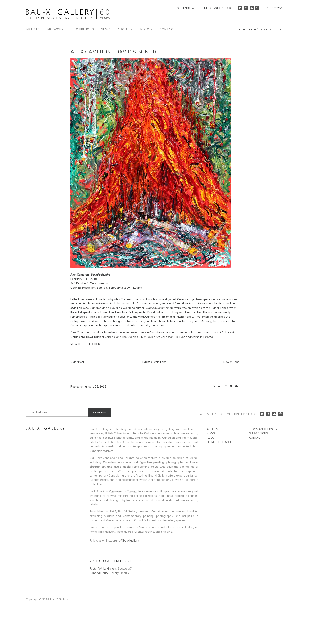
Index (145, 29)
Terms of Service (219, 442)
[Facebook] (246, 8)
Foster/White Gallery (103, 568)
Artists (33, 29)
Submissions (258, 433)
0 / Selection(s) (273, 7)
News (106, 29)
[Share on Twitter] (231, 386)
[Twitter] (240, 8)
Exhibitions (84, 29)
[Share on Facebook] (226, 386)
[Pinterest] (257, 8)
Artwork (56, 29)
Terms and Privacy (263, 429)
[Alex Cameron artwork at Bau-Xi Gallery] (150, 267)
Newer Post (231, 362)
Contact (168, 29)
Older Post (77, 362)
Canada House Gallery (104, 573)
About (124, 29)
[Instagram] (252, 8)
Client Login (246, 29)
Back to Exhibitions (154, 362)
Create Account (271, 29)
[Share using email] (236, 386)
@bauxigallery (129, 540)
